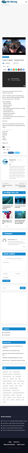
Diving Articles (6, 57)
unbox (8, 399)
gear (16, 378)
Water (23, 399)
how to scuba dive (20, 381)
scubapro (13, 395)
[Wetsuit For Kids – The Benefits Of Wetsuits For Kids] (7, 215)
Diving (4, 378)
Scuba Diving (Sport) (6, 390)
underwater (18, 399)
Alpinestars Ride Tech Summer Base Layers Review (16, 430)
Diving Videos (7, 335)
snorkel (4, 397)
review (16, 385)
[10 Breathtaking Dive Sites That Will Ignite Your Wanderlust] (7, 200)
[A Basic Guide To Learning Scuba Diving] (20, 200)
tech (23, 397)
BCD (10, 371)
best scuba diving (17, 374)
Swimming (19, 397)
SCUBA (20, 385)
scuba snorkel (18, 395)
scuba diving (5, 388)
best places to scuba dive (7, 374)
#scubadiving (5, 371)
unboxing (12, 399)
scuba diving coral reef (7, 392)
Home (10, 442)
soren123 (4, 430)
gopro (20, 378)
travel (4, 399)
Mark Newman (9, 383)
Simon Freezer (5, 425)
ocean (19, 383)
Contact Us (16, 442)
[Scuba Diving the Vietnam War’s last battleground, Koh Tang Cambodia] (20, 215)
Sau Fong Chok (5, 423)
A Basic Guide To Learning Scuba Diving (11, 350)
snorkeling (9, 397)
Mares (4, 383)
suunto (14, 397)
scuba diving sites (6, 395)
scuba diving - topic (15, 390)
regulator (11, 385)
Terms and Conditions (9, 444)
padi (22, 383)
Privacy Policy (21, 444)
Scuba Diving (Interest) (13, 388)
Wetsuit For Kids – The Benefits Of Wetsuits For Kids (13, 360)
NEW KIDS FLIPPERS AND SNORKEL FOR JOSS (12, 357)
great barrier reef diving (7, 381)
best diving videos (16, 371)
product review (5, 385)
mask (15, 383)
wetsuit (4, 402)
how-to (14, 381)
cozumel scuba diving (7, 376)
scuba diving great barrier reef (18, 392)
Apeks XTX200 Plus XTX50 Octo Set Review (16, 423)
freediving (12, 378)
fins (7, 378)
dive (13, 376)
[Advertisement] (14, 20)
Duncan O (4, 428)
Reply (25, 246)
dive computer (18, 376)
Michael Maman (11, 239)
